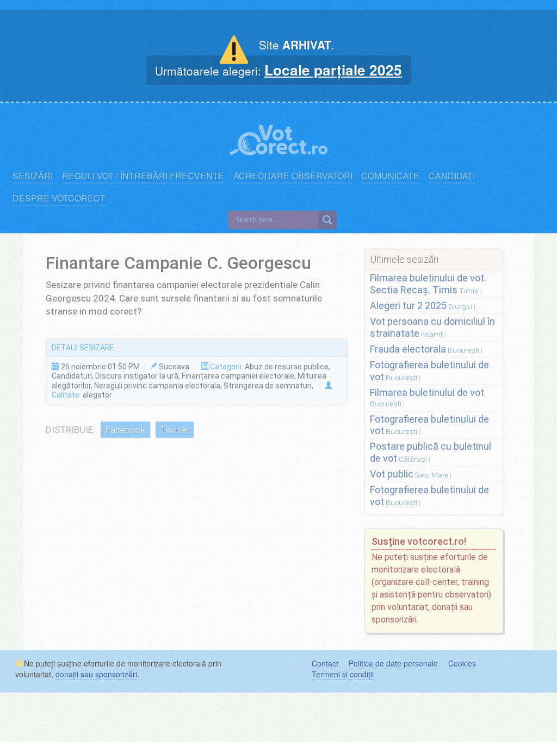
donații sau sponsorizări (96, 674)
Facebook (125, 429)
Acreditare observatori (292, 176)
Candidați (452, 176)
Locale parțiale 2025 (333, 69)
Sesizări (33, 176)
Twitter (174, 429)
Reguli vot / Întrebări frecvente (143, 176)
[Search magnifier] (327, 220)
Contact (325, 663)
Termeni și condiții (343, 674)
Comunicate (390, 176)
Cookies (462, 663)
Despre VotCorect (59, 198)
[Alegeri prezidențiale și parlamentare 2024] (278, 137)
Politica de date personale (393, 663)
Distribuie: (70, 429)
